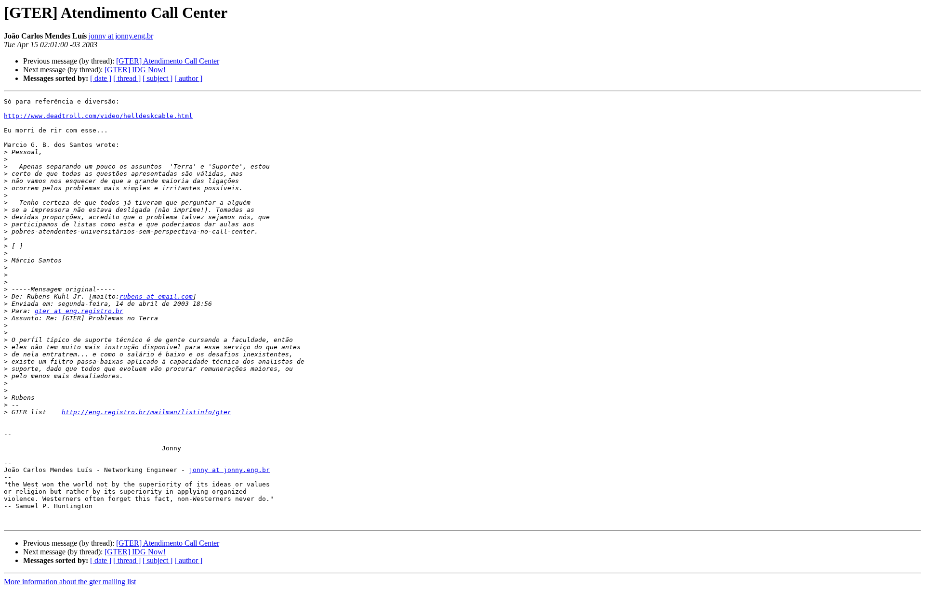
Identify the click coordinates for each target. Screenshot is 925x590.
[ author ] (188, 78)
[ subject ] (157, 78)
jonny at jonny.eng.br (121, 36)
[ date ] (100, 78)
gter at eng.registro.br (79, 311)
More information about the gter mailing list (70, 581)
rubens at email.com (156, 296)
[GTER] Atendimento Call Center (167, 61)
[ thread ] (127, 78)
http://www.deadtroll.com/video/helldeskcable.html (98, 115)
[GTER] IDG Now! (135, 70)
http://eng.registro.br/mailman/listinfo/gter (146, 412)
